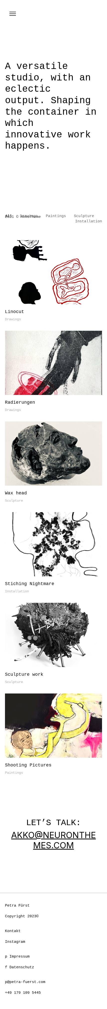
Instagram (15, 942)
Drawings (13, 319)
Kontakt (13, 931)
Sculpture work (24, 674)
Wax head (16, 493)
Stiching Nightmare (29, 583)
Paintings (14, 773)
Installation (17, 591)
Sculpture (14, 501)
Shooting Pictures (28, 765)
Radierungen (20, 402)
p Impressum (17, 957)
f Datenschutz (19, 967)
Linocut (14, 311)
